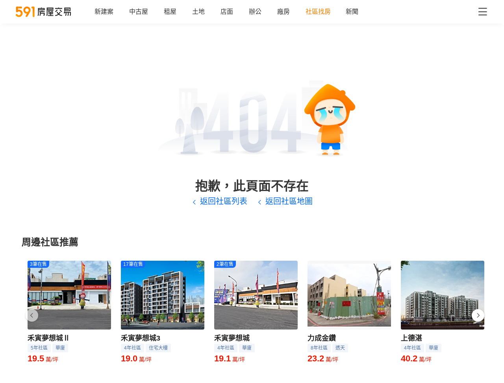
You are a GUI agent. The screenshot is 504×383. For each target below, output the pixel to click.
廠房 (283, 11)
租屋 (170, 11)
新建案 (103, 11)
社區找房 (318, 11)
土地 (198, 11)
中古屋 (138, 11)
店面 (226, 11)
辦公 (255, 11)
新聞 (352, 11)
